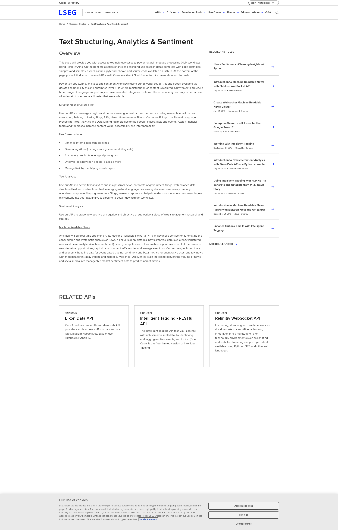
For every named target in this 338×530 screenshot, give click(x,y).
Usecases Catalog (77, 23)
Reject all (243, 515)
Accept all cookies (243, 505)
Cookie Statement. (148, 519)
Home (62, 23)
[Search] (277, 12)
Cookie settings (244, 523)
